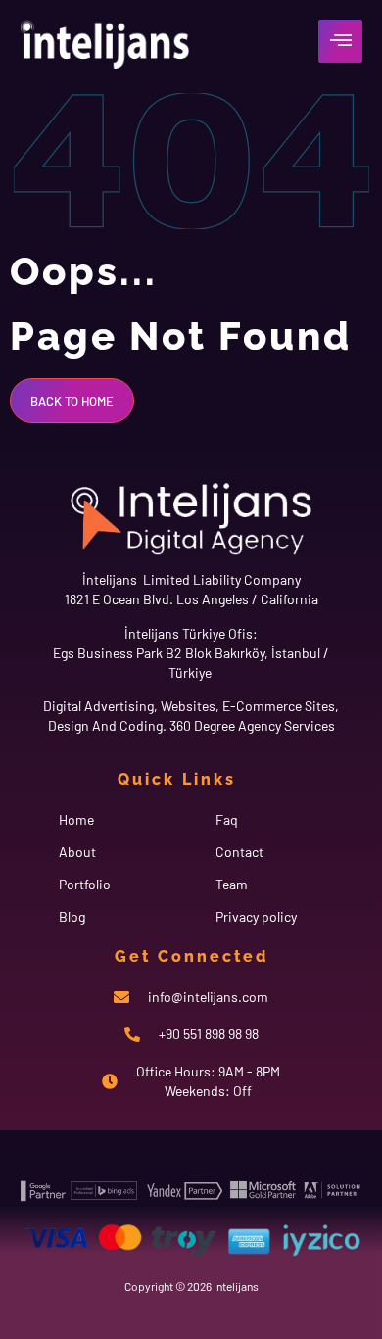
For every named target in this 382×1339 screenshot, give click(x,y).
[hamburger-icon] (340, 41)
